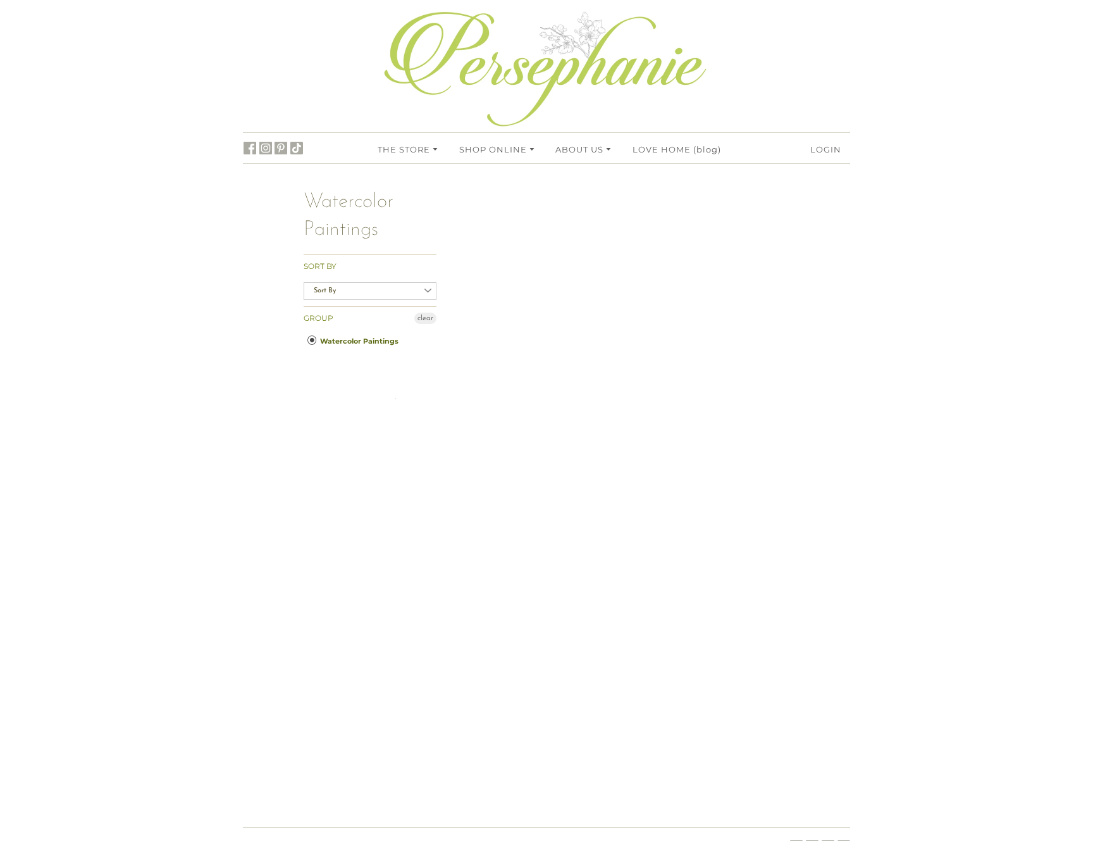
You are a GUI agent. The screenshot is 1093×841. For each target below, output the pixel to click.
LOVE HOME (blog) (677, 149)
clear (425, 318)
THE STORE (405, 149)
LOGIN (825, 149)
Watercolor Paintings (358, 341)
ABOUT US (580, 149)
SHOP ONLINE (494, 149)
